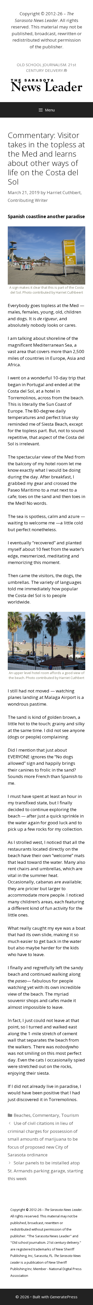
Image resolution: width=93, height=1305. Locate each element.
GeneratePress (64, 1296)
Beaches (22, 1115)
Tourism (70, 1115)
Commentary (46, 1115)
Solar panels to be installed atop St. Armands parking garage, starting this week (45, 1170)
